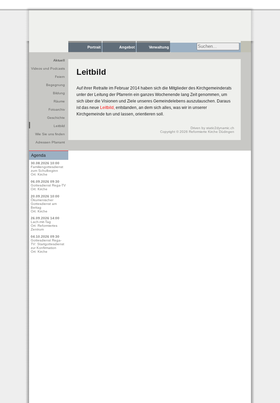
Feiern (60, 77)
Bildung (59, 93)
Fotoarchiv (56, 109)
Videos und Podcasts (48, 68)
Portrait (94, 47)
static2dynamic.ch (220, 128)
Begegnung (55, 85)
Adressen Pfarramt (50, 142)
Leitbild (59, 126)
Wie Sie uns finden (50, 134)
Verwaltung (159, 47)
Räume (59, 101)
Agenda (38, 155)
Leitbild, (107, 107)
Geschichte (56, 118)
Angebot (127, 47)
